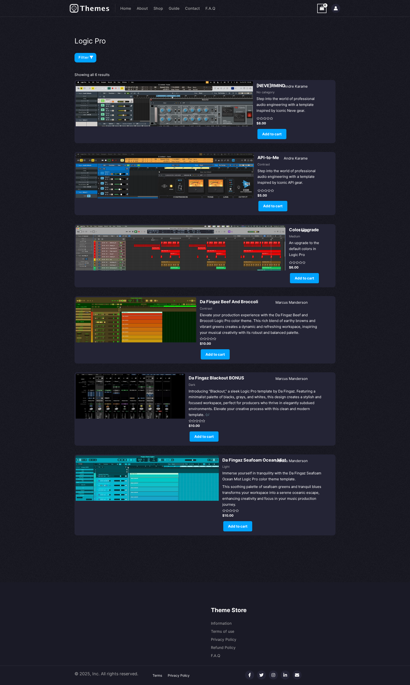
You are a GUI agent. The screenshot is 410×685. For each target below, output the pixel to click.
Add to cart (272, 134)
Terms (157, 675)
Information (221, 623)
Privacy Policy (223, 639)
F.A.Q (210, 8)
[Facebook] (249, 675)
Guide (174, 8)
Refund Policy (223, 647)
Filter (84, 57)
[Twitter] (261, 675)
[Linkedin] (285, 675)
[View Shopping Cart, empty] (322, 8)
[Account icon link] (335, 8)
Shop (158, 8)
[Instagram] (273, 675)
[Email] (297, 675)
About (142, 8)
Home (125, 8)
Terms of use (222, 631)
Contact (192, 8)
